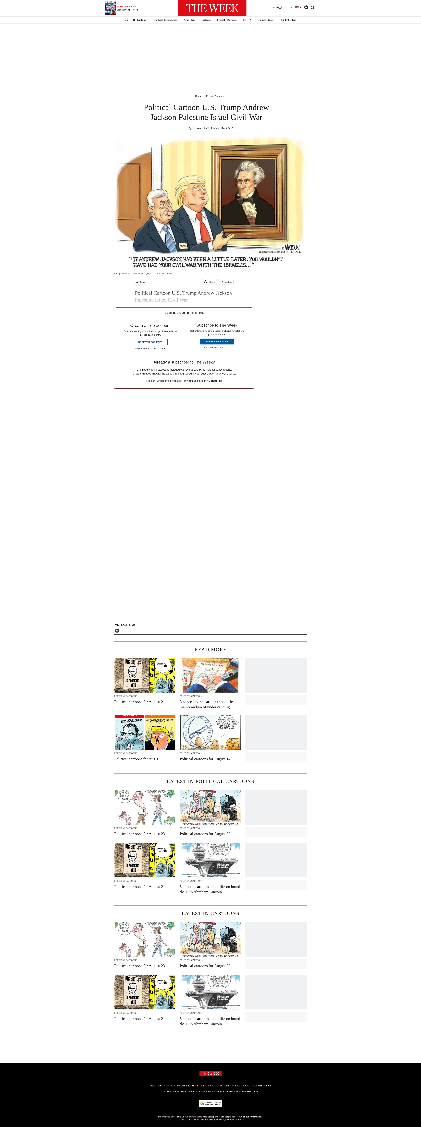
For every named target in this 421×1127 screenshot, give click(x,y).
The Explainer (140, 20)
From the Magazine (227, 20)
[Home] (126, 20)
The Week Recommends (165, 20)
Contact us (215, 380)
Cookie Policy (262, 1085)
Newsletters (189, 20)
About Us (155, 1085)
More (246, 20)
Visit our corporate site (252, 1117)
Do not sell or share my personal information (227, 1091)
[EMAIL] (118, 631)
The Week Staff (200, 128)
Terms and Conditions (215, 1085)
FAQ (191, 1091)
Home (198, 96)
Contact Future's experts (181, 1085)
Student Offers (288, 20)
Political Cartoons (215, 96)
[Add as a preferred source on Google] (210, 1103)
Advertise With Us (174, 1091)
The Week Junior (265, 20)
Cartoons (205, 20)
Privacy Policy (241, 1085)
